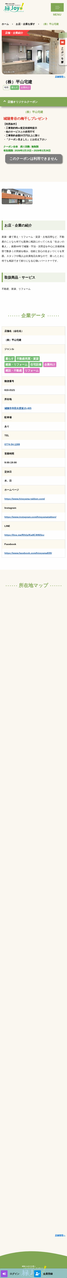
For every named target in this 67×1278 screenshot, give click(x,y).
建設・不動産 (13, 370)
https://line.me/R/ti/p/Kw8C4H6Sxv (24, 535)
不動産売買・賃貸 (28, 358)
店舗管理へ (60, 77)
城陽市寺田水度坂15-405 (17, 408)
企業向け (25, 87)
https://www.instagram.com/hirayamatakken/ (30, 517)
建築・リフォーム (16, 364)
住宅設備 (35, 364)
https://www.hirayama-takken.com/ (24, 498)
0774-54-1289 (12, 444)
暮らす (14, 87)
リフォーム (32, 370)
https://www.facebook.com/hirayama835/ (28, 553)
